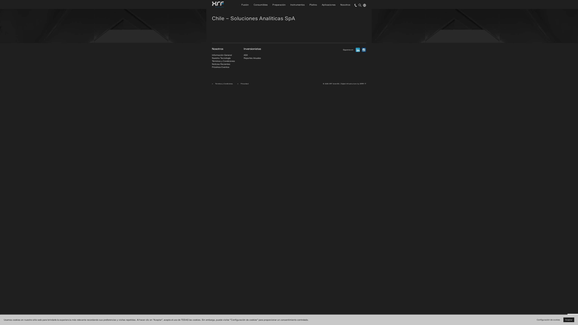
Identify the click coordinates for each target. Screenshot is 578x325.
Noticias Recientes (221, 64)
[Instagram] (364, 50)
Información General (222, 55)
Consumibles (261, 4)
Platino (313, 4)
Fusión (245, 4)
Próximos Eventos (220, 67)
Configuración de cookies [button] (548, 320)
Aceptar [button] (568, 320)
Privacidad (245, 84)
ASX (246, 55)
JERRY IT (362, 84)
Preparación (279, 4)
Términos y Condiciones (223, 61)
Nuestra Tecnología (221, 58)
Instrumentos (297, 4)
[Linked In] (358, 50)
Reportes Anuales (252, 58)
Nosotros (345, 4)
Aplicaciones (329, 4)
